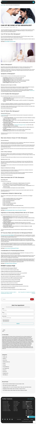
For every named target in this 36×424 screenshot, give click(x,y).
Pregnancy (5, 373)
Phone (3, 312)
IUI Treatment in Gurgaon (6, 409)
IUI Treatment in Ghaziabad (7, 410)
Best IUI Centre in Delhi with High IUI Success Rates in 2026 (13, 383)
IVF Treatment (6, 368)
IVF (16, 27)
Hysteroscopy (16, 409)
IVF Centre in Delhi (5, 402)
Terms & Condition (24, 419)
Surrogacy (15, 406)
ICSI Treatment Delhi (17, 402)
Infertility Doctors (6, 361)
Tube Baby (5, 374)
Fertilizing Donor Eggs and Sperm (20, 124)
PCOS (5, 371)
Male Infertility (16, 405)
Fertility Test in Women (26, 406)
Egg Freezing (16, 410)
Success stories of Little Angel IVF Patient (12, 248)
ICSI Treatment (16, 401)
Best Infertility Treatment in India (10, 41)
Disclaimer (31, 419)
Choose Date (4, 316)
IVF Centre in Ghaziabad (6, 405)
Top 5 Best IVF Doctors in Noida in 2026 (10, 385)
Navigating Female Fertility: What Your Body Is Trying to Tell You (14, 388)
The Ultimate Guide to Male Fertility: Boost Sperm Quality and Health (15, 390)
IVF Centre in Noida (5, 401)
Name (3, 308)
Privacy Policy (17, 419)
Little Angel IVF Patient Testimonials (11, 263)
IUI (4, 363)
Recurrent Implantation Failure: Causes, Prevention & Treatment (15, 210)
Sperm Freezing (25, 401)
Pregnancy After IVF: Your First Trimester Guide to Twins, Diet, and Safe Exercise (17, 387)
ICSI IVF (5, 360)
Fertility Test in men (25, 405)
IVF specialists (6, 366)
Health (4, 358)
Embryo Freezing (25, 402)
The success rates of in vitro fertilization (7, 235)
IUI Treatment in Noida (6, 406)
